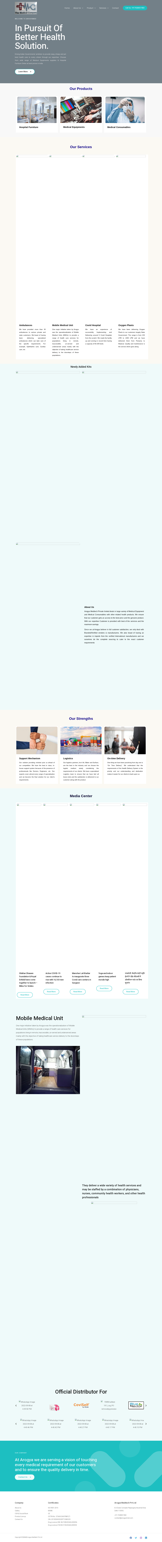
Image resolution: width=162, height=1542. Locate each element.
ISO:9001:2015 (53, 1508)
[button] (25, 71)
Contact (115, 8)
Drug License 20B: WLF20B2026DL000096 (62, 1522)
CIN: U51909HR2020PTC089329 (59, 1519)
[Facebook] (131, 1538)
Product (90, 8)
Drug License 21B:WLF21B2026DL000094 (62, 1525)
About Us (77, 8)
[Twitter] (136, 1538)
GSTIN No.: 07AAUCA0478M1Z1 (59, 1516)
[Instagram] (141, 1538)
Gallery (17, 1511)
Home (67, 8)
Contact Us (19, 1519)
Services (102, 8)
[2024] (25, 1537)
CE (49, 1513)
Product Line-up (20, 1516)
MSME (50, 1511)
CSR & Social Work (21, 1513)
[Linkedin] (146, 1538)
